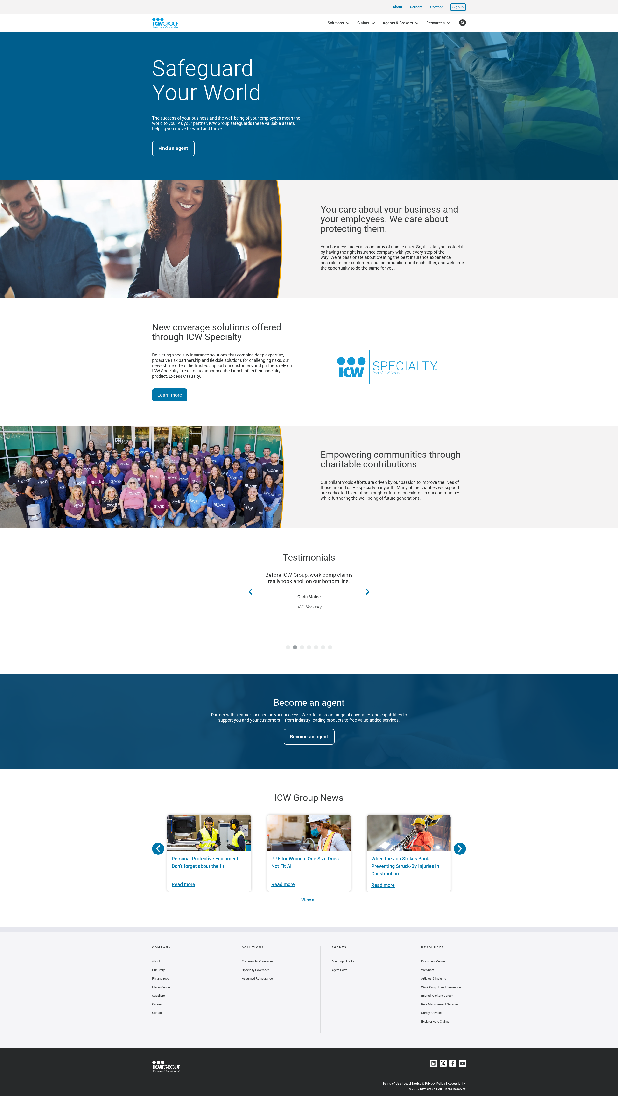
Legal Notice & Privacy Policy (424, 1083)
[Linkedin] (433, 1063)
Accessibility (457, 1083)
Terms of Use (392, 1083)
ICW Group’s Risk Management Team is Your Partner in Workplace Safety (408, 866)
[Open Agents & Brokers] (417, 23)
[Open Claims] (373, 23)
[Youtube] (462, 1063)
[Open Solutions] (348, 23)
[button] (250, 591)
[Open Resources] (448, 23)
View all (309, 899)
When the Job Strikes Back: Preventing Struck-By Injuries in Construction (305, 866)
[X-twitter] (443, 1063)
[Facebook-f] (452, 1063)
